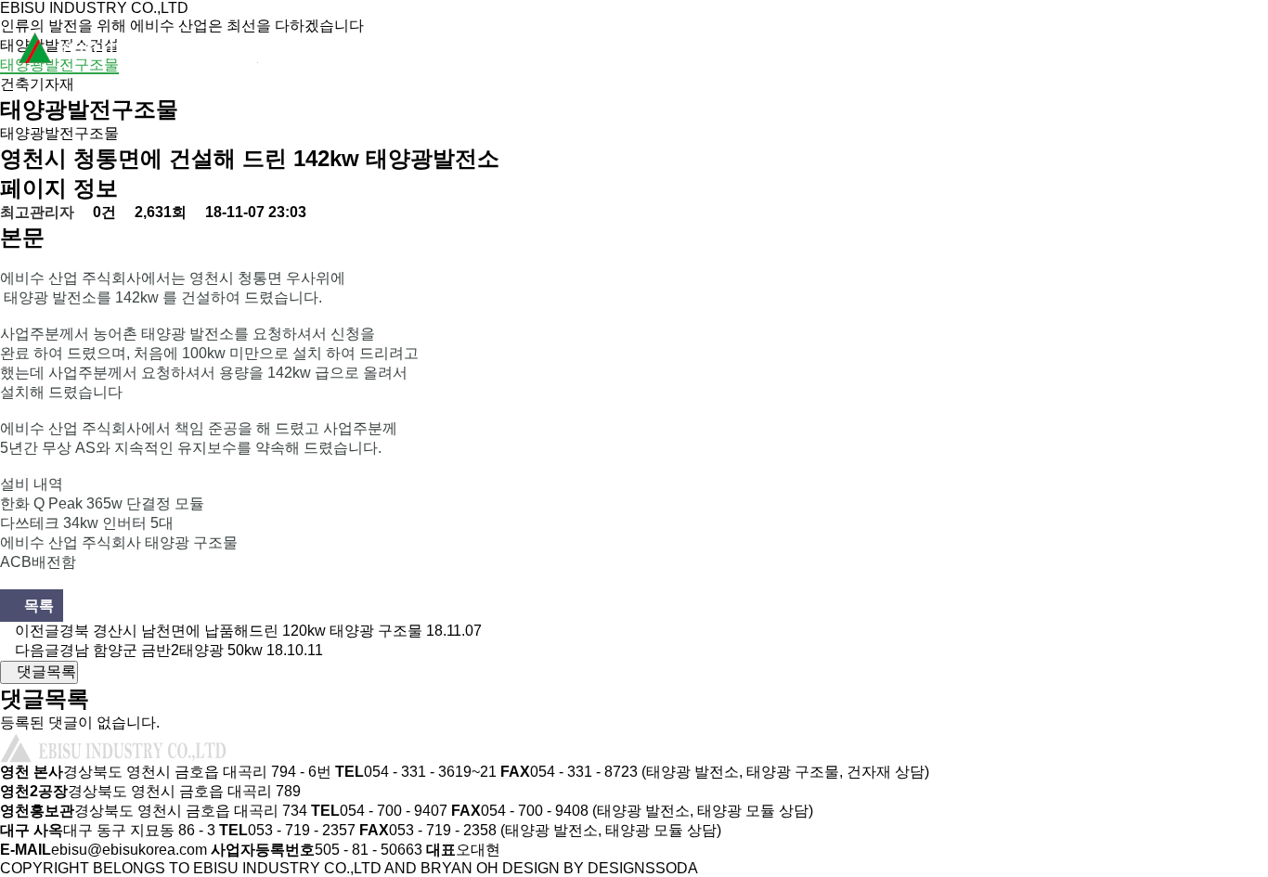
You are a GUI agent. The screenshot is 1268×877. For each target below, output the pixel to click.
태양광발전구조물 (59, 64)
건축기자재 (37, 84)
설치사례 (850, 51)
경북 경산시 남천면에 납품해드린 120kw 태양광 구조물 (240, 630)
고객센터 (1184, 51)
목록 (37, 605)
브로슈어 (1017, 51)
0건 (102, 212)
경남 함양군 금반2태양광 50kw (161, 650)
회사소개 (516, 51)
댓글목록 (44, 671)
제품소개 (683, 51)
